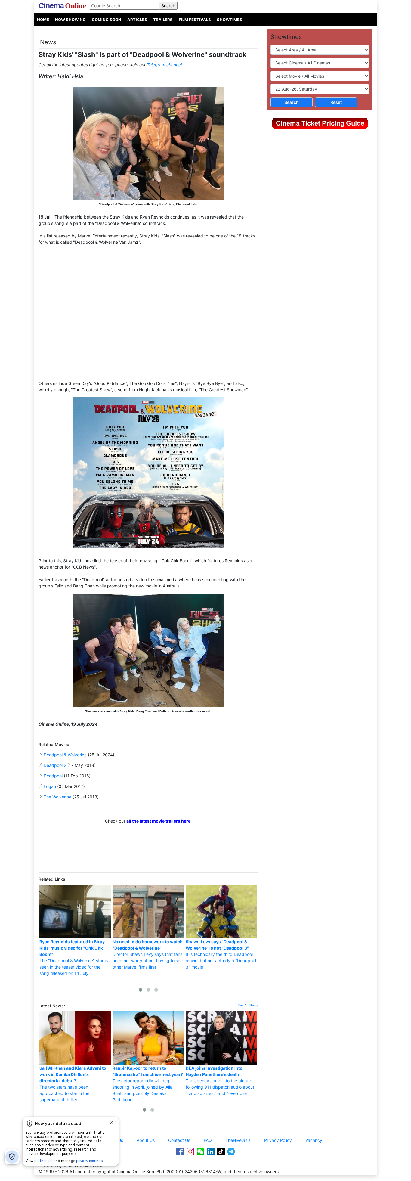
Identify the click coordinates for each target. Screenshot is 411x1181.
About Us (146, 1140)
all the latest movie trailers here (158, 820)
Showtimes (229, 19)
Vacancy (313, 1140)
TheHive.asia (238, 1140)
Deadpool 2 (55, 765)
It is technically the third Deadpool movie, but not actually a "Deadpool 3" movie (221, 954)
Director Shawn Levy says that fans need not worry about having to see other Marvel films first (148, 954)
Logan (50, 786)
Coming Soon (106, 19)
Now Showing (70, 19)
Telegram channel (164, 64)
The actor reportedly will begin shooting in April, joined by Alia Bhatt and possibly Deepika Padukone (148, 1083)
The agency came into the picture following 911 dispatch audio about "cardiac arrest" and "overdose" (220, 1080)
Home (43, 19)
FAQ (208, 1140)
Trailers (163, 19)
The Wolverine (57, 796)
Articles (137, 19)
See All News (248, 1005)
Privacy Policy (278, 1140)
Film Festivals (195, 19)
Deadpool (53, 775)
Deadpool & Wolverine (65, 754)
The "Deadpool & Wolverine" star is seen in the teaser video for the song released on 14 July (73, 957)
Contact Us (179, 1140)
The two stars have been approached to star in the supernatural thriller (72, 1083)
